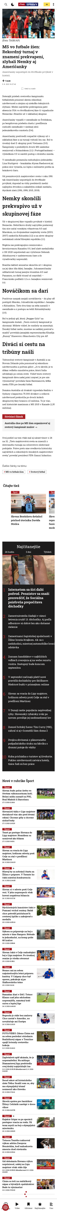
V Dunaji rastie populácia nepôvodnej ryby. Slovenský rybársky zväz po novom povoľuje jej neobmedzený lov (29, 714)
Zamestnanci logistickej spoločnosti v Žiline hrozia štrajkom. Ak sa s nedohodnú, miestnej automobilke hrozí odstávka (31, 641)
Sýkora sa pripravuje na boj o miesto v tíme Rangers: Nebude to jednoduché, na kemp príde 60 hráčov (18, 936)
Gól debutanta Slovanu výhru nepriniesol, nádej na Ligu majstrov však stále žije (17, 1164)
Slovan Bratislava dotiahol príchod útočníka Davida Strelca (26, 520)
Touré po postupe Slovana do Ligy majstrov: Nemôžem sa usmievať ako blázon (17, 835)
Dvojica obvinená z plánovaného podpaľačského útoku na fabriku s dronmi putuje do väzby (28, 743)
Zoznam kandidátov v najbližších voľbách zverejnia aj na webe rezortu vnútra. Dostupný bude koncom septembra (29, 662)
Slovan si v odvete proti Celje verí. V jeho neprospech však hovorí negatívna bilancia (17, 892)
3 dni (28, 551)
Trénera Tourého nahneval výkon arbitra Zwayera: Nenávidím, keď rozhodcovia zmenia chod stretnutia (17, 1145)
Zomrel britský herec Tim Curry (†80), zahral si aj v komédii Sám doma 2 (30, 728)
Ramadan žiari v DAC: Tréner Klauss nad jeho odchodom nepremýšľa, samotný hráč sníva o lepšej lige (17, 999)
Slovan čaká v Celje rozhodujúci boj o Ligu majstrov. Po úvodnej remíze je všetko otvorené (19, 955)
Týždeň (47, 551)
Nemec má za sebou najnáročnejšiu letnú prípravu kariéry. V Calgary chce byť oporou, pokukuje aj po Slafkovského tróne (17, 976)
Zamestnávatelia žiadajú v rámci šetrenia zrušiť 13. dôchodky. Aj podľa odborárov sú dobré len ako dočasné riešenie (29, 621)
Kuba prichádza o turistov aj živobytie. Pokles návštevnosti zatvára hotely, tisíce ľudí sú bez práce (30, 760)
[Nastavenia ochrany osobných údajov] (5, 1207)
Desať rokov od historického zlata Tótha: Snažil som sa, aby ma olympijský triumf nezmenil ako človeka (18, 1085)
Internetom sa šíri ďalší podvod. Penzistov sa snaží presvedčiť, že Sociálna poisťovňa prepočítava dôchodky (28, 597)
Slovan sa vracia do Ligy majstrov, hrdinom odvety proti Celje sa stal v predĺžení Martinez (28, 697)
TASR (8, 81)
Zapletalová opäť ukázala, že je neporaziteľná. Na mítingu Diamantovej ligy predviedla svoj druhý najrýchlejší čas (18, 1062)
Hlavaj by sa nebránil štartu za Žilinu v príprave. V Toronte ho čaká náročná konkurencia (18, 874)
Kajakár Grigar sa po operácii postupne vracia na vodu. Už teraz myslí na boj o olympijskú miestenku (18, 1124)
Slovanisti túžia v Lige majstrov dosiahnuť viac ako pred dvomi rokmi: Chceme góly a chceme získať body (18, 816)
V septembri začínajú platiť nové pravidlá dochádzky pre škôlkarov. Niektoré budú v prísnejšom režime (28, 680)
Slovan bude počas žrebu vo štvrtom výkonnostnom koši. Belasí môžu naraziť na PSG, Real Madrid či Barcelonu (17, 795)
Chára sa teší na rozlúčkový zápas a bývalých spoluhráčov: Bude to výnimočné (18, 1184)
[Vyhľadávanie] (5, 4)
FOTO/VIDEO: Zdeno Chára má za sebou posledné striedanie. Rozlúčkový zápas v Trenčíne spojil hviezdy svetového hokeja (18, 1039)
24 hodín (9, 551)
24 (47, 4)
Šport (15, 492)
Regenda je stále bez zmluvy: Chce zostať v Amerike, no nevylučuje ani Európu (17, 1018)
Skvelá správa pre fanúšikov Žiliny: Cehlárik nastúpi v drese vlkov (18, 1104)
